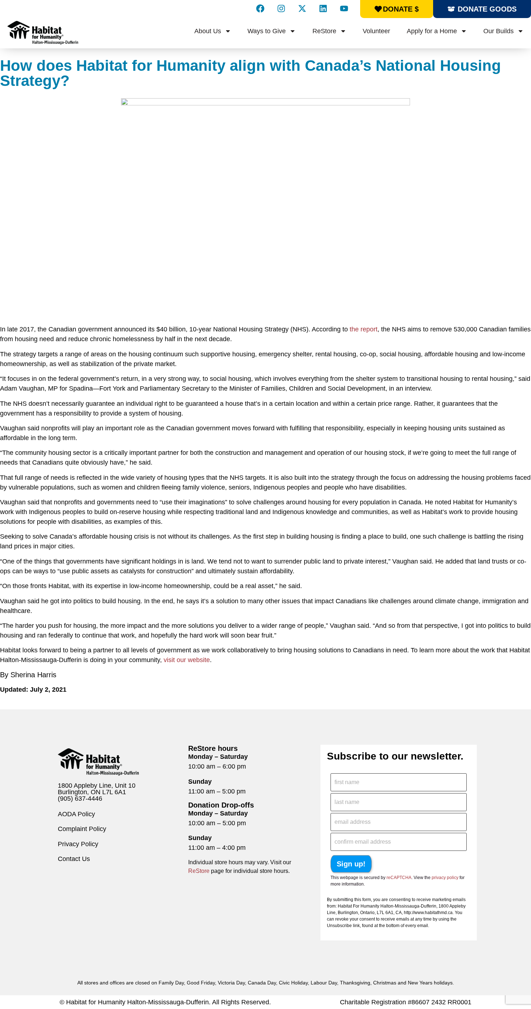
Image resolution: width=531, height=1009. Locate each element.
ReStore (324, 31)
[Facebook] (260, 8)
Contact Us (74, 858)
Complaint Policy (82, 828)
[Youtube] (344, 8)
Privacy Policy (78, 844)
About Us (207, 31)
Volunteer (376, 31)
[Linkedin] (323, 8)
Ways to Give (266, 31)
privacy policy (445, 877)
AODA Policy (76, 814)
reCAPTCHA (399, 877)
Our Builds (498, 31)
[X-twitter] (302, 8)
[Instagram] (281, 8)
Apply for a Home (432, 31)
